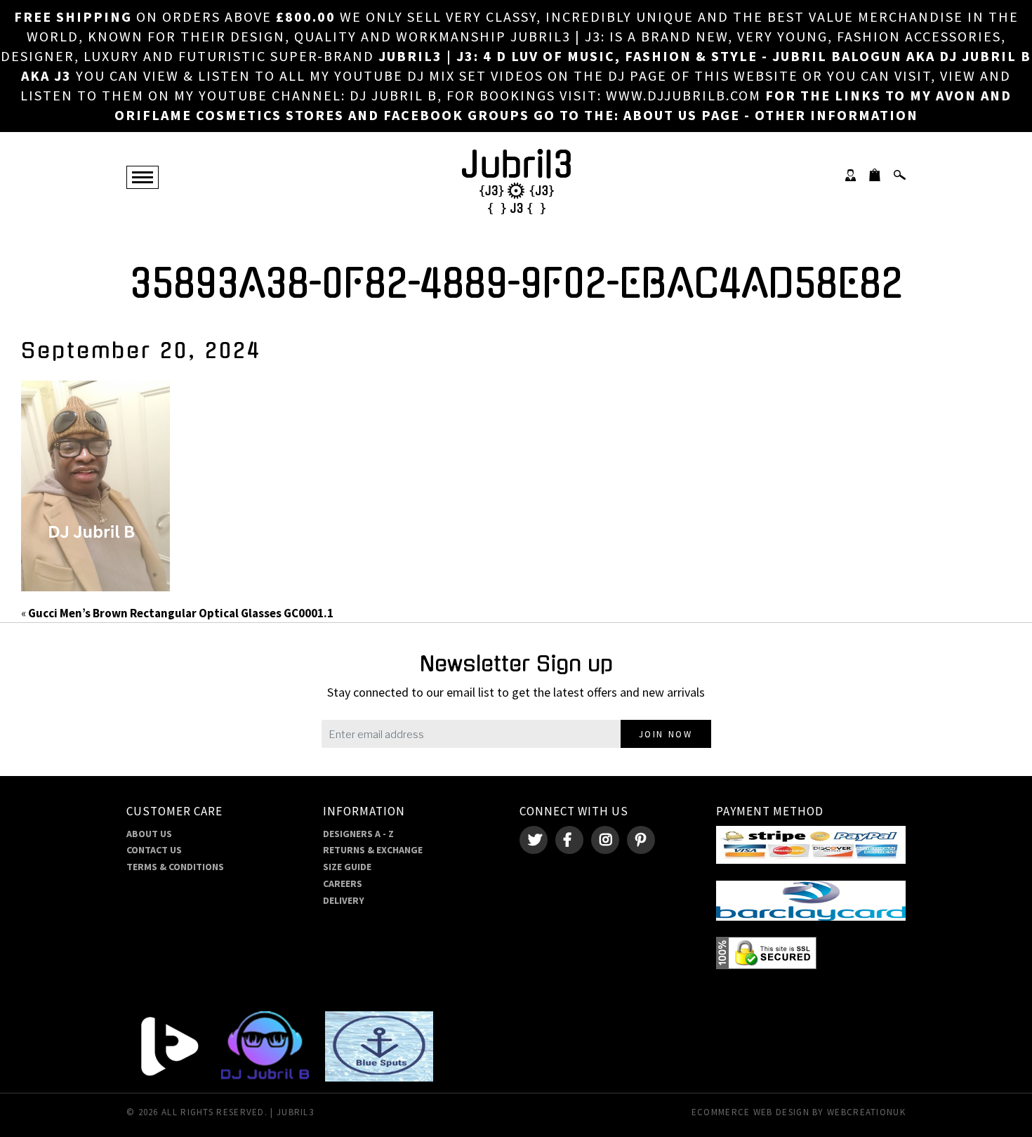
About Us (149, 833)
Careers (342, 883)
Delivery (343, 900)
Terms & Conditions (175, 866)
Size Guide (347, 866)
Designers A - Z (358, 833)
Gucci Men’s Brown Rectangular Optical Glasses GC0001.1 (180, 613)
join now (666, 734)
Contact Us (154, 849)
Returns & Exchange (373, 849)
